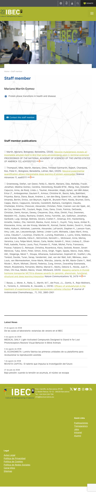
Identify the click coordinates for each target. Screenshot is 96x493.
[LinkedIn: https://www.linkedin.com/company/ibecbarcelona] (79, 389)
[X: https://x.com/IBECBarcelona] (71, 389)
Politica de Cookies (13, 461)
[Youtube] (86, 389)
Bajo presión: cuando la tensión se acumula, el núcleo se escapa (36, 372)
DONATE (89, 3)
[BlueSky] (75, 389)
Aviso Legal (9, 455)
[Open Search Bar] (78, 3)
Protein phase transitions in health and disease (32, 96)
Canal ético (9, 468)
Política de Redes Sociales (17, 465)
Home (6, 71)
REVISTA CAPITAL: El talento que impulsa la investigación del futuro (38, 364)
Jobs (76, 429)
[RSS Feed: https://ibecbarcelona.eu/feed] (90, 389)
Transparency (81, 426)
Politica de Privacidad (15, 458)
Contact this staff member (22, 117)
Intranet (78, 432)
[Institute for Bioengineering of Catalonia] (11, 13)
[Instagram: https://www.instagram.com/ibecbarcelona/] (83, 389)
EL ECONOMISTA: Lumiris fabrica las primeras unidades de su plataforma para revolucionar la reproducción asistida (43, 353)
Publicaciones (81, 423)
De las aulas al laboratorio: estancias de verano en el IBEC (33, 331)
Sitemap (8, 471)
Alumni (77, 435)
